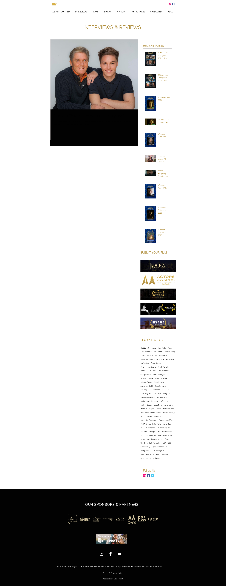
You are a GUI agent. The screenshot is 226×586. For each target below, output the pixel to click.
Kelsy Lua (166, 394)
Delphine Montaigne (148, 367)
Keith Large (156, 394)
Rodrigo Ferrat (154, 432)
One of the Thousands (148, 420)
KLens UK (165, 390)
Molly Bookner (168, 409)
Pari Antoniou (145, 424)
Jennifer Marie (160, 386)
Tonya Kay (157, 443)
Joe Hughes (144, 390)
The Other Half (146, 443)
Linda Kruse (145, 401)
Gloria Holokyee (159, 375)
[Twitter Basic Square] (152, 475)
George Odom (145, 375)
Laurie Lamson (162, 397)
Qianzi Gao (166, 424)
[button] (138, 11)
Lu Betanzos (164, 401)
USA (164, 443)
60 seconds (151, 348)
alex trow (164, 454)
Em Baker (152, 371)
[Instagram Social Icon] (170, 4)
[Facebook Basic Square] (148, 475)
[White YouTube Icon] (119, 554)
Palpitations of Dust (166, 420)
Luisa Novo (158, 405)
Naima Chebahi (146, 416)
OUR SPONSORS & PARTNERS (112, 504)
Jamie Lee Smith (146, 386)
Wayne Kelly (145, 447)
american (144, 458)
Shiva (142, 439)
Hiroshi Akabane (146, 378)
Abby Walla (162, 348)
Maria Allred (168, 405)
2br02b (143, 348)
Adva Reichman (146, 352)
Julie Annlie (155, 390)
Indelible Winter (146, 382)
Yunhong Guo (159, 451)
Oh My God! (158, 416)
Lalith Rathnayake (147, 397)
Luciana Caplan (146, 405)
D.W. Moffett (144, 363)
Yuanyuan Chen (146, 451)
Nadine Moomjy (169, 413)
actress (156, 454)
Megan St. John (155, 409)
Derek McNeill (162, 367)
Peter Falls (156, 424)
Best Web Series (161, 356)
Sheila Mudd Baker (165, 435)
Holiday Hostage (161, 378)
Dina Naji (143, 371)
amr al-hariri (154, 458)
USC (169, 443)
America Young (169, 352)
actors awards (146, 454)
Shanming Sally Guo (148, 435)
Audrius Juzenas (146, 356)
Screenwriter (167, 432)
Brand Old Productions (149, 359)
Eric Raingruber (164, 371)
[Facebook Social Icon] (173, 4)
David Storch (156, 363)
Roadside (144, 432)
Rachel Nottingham (147, 428)
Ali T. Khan (158, 352)
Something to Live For (154, 439)
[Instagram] (102, 554)
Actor (170, 348)
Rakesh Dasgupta (163, 428)
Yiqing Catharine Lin (159, 447)
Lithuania (154, 401)
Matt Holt (143, 409)
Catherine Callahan (166, 359)
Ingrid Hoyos (159, 382)
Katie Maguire (145, 394)
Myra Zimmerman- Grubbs (150, 413)
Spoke (167, 439)
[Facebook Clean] (110, 554)
